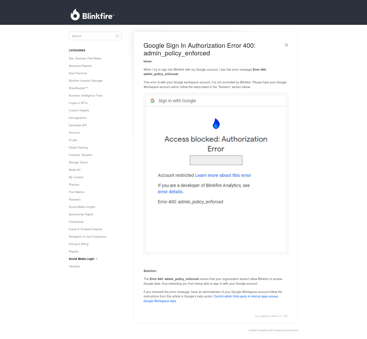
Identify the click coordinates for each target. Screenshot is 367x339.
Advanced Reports (80, 66)
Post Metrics (77, 192)
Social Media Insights (82, 207)
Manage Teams (78, 162)
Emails (73, 140)
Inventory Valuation (80, 155)
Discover (74, 132)
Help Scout (292, 330)
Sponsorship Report (81, 214)
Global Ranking (78, 147)
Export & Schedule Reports (86, 229)
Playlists (74, 184)
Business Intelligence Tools (86, 95)
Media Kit (74, 170)
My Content (76, 177)
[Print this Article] (286, 45)
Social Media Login (82, 259)
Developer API (78, 125)
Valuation (74, 266)
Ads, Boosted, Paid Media (85, 58)
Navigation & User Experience (87, 236)
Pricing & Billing (78, 244)
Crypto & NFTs (78, 103)
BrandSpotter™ (78, 88)
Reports (74, 251)
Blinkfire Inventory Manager (86, 80)
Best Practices (78, 73)
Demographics (78, 118)
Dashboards (76, 222)
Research (75, 199)
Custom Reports (79, 110)
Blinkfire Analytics (258, 330)
